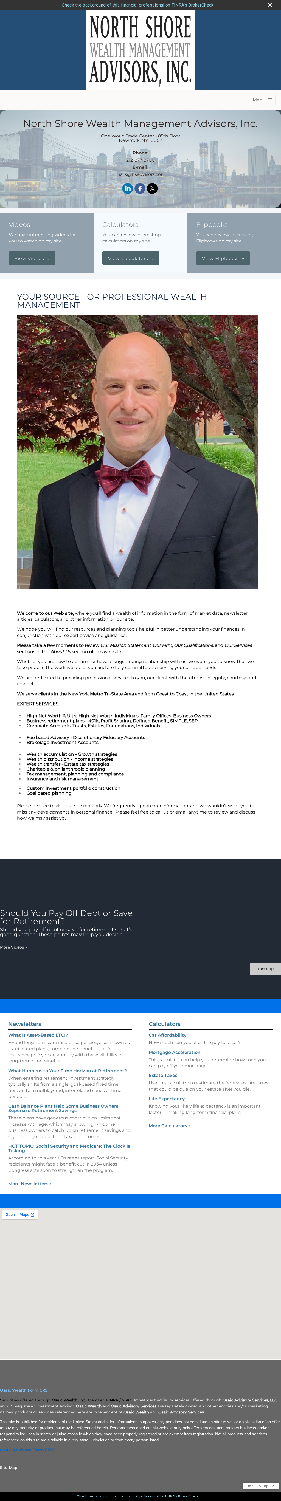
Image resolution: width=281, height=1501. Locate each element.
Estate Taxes (163, 1075)
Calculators (165, 1024)
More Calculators (170, 1125)
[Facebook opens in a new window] (139, 189)
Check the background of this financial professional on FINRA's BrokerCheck (137, 5)
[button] (263, 100)
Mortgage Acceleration (175, 1052)
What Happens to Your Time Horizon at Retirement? (67, 1070)
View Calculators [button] (128, 258)
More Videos (13, 947)
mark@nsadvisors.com (140, 174)
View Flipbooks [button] (220, 258)
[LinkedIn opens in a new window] (127, 189)
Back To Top (258, 1486)
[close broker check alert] (270, 5)
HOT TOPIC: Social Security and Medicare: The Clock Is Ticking (69, 1148)
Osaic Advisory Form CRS (27, 1450)
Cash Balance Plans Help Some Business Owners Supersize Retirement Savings (63, 1108)
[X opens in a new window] (152, 189)
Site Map (9, 1467)
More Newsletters (30, 1183)
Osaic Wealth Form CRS (23, 1390)
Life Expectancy (167, 1098)
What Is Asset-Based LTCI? (38, 1035)
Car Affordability (167, 1035)
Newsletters (24, 1024)
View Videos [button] (29, 258)
